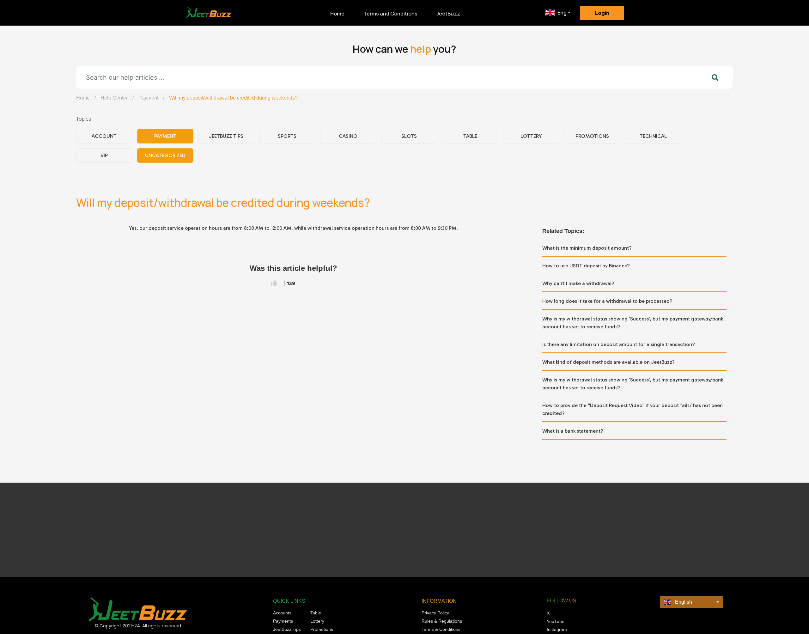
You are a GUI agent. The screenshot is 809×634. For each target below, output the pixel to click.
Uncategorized (165, 155)
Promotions (592, 136)
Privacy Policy (435, 612)
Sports (287, 136)
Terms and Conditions (390, 13)
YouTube (555, 621)
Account (104, 136)
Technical (653, 136)
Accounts (282, 612)
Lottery (531, 136)
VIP (104, 155)
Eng (562, 12)
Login (602, 12)
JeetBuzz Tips (226, 136)
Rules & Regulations (442, 621)
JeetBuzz (448, 13)
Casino (348, 136)
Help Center (114, 98)
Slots (409, 136)
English (683, 602)
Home (337, 13)
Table (470, 136)
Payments (283, 621)
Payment (148, 98)
